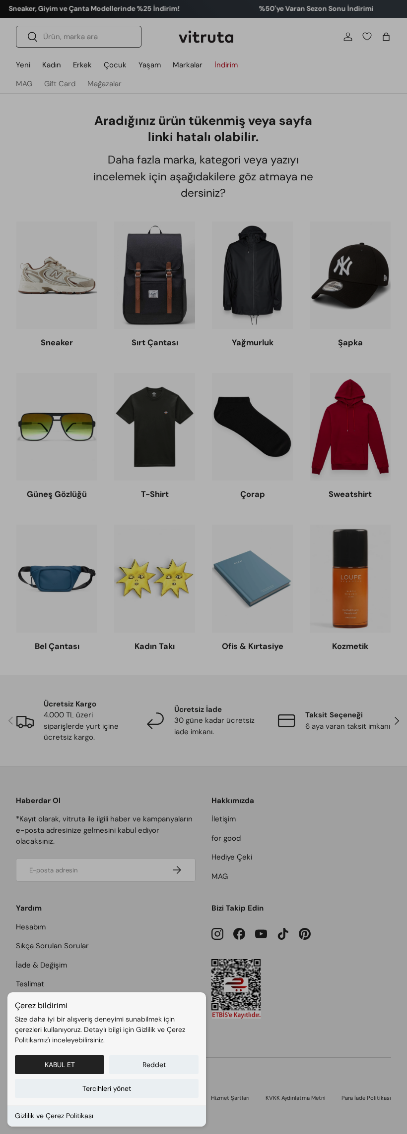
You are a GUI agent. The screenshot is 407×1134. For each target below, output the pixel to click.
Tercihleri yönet (106, 1088)
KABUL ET (60, 1064)
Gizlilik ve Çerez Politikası (54, 1115)
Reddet (154, 1064)
